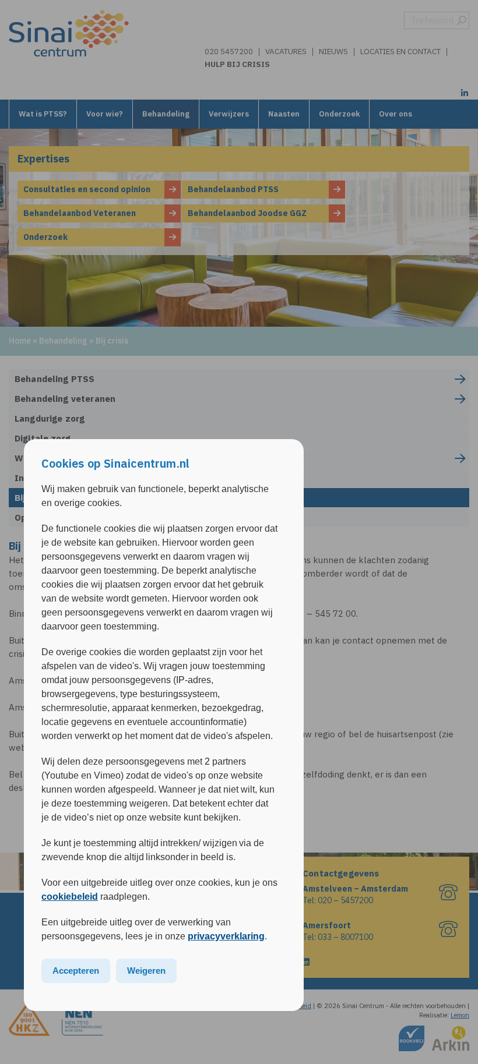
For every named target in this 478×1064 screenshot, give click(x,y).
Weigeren (146, 970)
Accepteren (75, 970)
